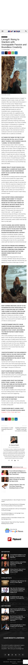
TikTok (8, 412)
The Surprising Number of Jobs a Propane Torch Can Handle (13, 500)
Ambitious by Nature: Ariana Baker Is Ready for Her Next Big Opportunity (17, 479)
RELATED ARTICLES (6, 467)
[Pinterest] (9, 52)
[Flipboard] (8, 654)
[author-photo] (14, 443)
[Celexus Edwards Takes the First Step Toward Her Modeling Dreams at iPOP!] (5, 486)
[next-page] (5, 492)
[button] (2, 31)
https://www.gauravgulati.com (14, 447)
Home (2, 34)
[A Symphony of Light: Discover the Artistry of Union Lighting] (5, 583)
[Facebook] (2, 52)
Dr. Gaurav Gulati (6, 49)
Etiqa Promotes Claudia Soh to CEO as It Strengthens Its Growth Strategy (13, 509)
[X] (6, 52)
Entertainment (8, 34)
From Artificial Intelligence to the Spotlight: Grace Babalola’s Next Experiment (17, 472)
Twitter (13, 412)
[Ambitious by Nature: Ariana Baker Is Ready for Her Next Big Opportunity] (5, 479)
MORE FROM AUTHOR (18, 467)
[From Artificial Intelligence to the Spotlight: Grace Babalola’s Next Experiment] (5, 472)
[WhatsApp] (12, 52)
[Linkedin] (16, 52)
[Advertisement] (14, 15)
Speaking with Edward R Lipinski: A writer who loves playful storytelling (21, 429)
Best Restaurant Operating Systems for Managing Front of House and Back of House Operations (13, 505)
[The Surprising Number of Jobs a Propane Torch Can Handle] (5, 627)
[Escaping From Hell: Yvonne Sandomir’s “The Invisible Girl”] (5, 598)
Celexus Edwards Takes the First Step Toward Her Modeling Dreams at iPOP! (17, 486)
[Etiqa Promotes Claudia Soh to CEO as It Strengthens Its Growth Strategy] (5, 611)
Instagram (3, 412)
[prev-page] (2, 492)
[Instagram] (12, 460)
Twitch (18, 412)
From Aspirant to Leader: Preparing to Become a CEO (7, 429)
